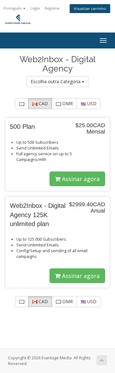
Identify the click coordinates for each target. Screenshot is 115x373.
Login (35, 8)
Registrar (52, 8)
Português (13, 8)
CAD (42, 103)
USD (91, 103)
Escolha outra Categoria (56, 81)
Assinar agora (80, 179)
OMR (67, 103)
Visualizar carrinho (90, 8)
